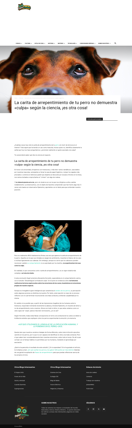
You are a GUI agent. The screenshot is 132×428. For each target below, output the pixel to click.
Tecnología (71, 43)
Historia (50, 43)
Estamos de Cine (55, 372)
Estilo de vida (39, 43)
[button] (115, 43)
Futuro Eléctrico (55, 384)
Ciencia (18, 43)
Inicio (15, 98)
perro (57, 145)
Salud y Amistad (19, 380)
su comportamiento (34, 263)
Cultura (27, 43)
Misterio (60, 43)
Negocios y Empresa (56, 389)
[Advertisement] (82, 7)
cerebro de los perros (62, 291)
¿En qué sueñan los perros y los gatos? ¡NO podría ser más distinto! (51, 350)
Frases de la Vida (19, 376)
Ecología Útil (54, 376)
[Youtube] (104, 409)
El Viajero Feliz (19, 372)
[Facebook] (88, 409)
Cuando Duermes (20, 384)
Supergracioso (19, 389)
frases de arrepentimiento (44, 352)
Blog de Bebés (55, 380)
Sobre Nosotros (103, 43)
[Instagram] (93, 409)
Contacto (89, 376)
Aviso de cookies (91, 372)
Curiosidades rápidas (87, 43)
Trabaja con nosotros (93, 380)
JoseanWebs (90, 384)
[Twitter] (99, 409)
